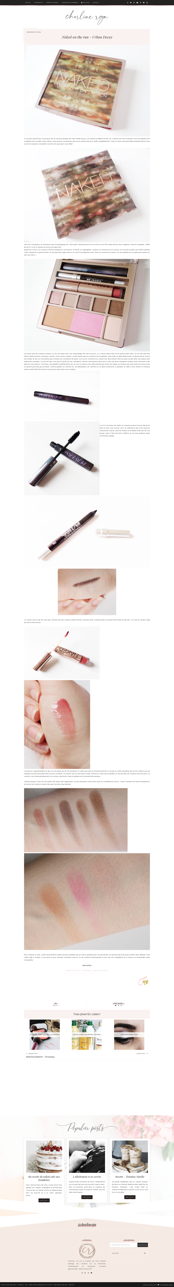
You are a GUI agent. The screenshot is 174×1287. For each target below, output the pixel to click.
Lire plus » (44, 1200)
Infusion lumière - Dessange (40, 1056)
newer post (33, 1053)
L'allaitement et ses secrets (87, 1176)
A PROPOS (20, 1284)
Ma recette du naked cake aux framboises (44, 1178)
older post (141, 1053)
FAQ (26, 1284)
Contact (96, 2)
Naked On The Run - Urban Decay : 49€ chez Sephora (87, 970)
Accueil (28, 2)
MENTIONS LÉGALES (60, 1284)
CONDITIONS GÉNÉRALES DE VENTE (40, 1284)
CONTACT (71, 1284)
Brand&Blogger (167, 1284)
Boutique (86, 2)
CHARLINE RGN (11, 1284)
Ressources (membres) (70, 2)
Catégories (38, 2)
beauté (55, 1005)
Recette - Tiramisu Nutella (129, 1176)
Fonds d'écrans (52, 2)
